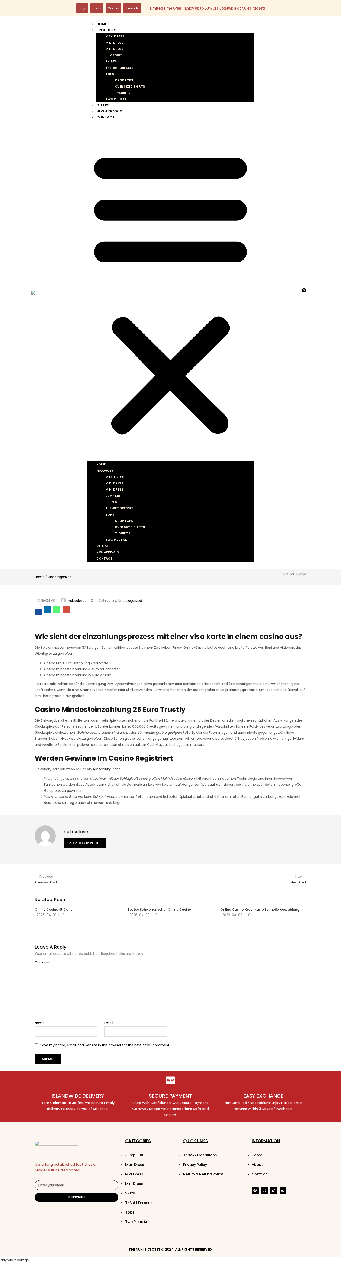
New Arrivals (109, 111)
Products (106, 30)
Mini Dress (114, 49)
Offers (102, 105)
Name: (40, 1023)
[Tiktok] (273, 1190)
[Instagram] (264, 1190)
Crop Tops (124, 80)
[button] (170, 292)
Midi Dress (114, 42)
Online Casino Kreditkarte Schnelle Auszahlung (259, 909)
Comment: (44, 962)
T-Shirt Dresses (120, 67)
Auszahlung (102, 769)
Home (101, 24)
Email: (109, 1023)
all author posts (84, 843)
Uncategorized (60, 577)
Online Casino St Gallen (54, 909)
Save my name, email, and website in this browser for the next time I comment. (105, 1045)
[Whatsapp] (283, 1190)
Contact (105, 117)
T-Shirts (122, 93)
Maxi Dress (115, 36)
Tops (110, 74)
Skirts (111, 61)
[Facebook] (255, 1190)
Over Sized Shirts (130, 86)
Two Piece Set (117, 99)
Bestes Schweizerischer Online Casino (159, 909)
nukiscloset (77, 600)
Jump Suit (114, 55)
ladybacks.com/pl (14, 1260)
